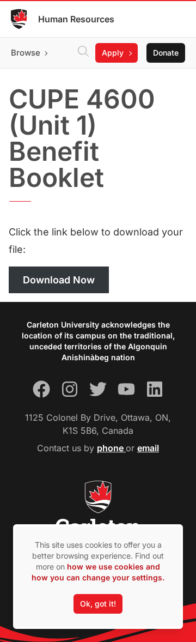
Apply (113, 52)
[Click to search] (83, 53)
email (148, 448)
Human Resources (76, 19)
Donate (166, 52)
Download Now (59, 280)
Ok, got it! (98, 603)
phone (111, 448)
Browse (25, 52)
